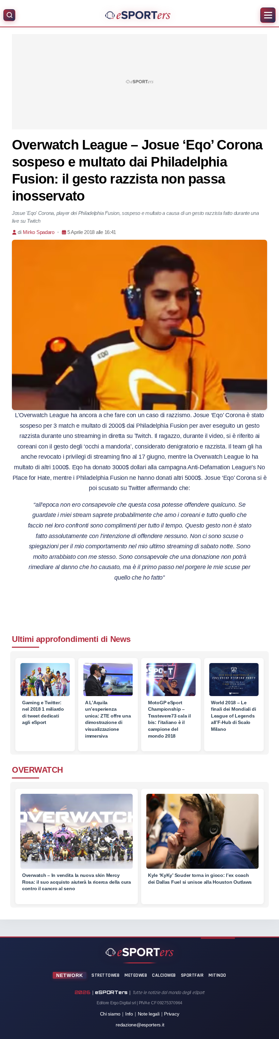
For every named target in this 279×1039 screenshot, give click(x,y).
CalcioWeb (164, 975)
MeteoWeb (136, 975)
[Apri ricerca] (9, 15)
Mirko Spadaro (38, 232)
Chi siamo (110, 1014)
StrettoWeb (105, 975)
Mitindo (217, 975)
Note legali (149, 1014)
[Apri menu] (268, 15)
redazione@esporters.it (140, 1024)
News (120, 639)
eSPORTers (111, 992)
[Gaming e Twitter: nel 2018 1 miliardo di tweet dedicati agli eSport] (45, 679)
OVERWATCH (37, 769)
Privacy (171, 1014)
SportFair (192, 975)
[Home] (137, 15)
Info (129, 1014)
